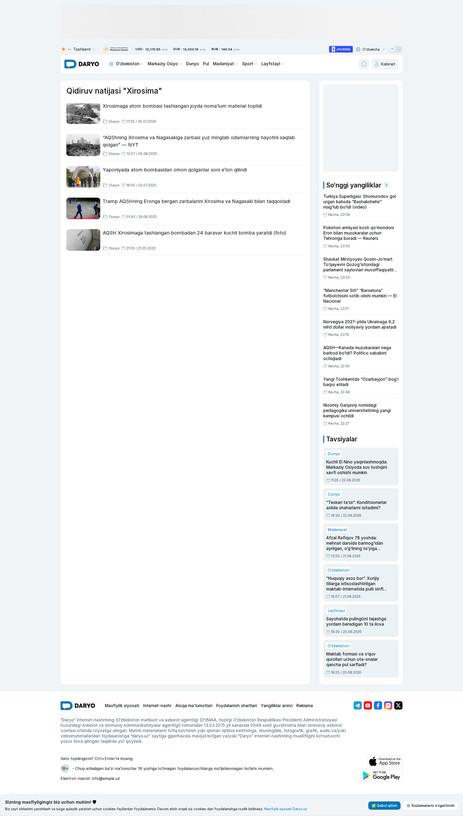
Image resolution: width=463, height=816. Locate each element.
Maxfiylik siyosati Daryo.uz (285, 809)
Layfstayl (271, 63)
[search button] (364, 64)
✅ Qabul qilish (384, 805)
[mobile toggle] (111, 64)
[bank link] (115, 49)
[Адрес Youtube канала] (368, 705)
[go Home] (78, 705)
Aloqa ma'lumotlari (193, 705)
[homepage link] (81, 64)
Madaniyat (223, 63)
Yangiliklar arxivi (277, 705)
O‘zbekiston (127, 63)
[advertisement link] (341, 49)
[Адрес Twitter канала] (398, 705)
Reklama (304, 705)
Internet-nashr (157, 705)
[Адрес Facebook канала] (378, 705)
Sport (247, 63)
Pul (206, 63)
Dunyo (192, 63)
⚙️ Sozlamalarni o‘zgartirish (430, 805)
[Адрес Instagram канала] (388, 705)
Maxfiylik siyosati (122, 705)
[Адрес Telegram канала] (358, 705)
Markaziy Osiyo (163, 63)
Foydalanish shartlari (236, 705)
